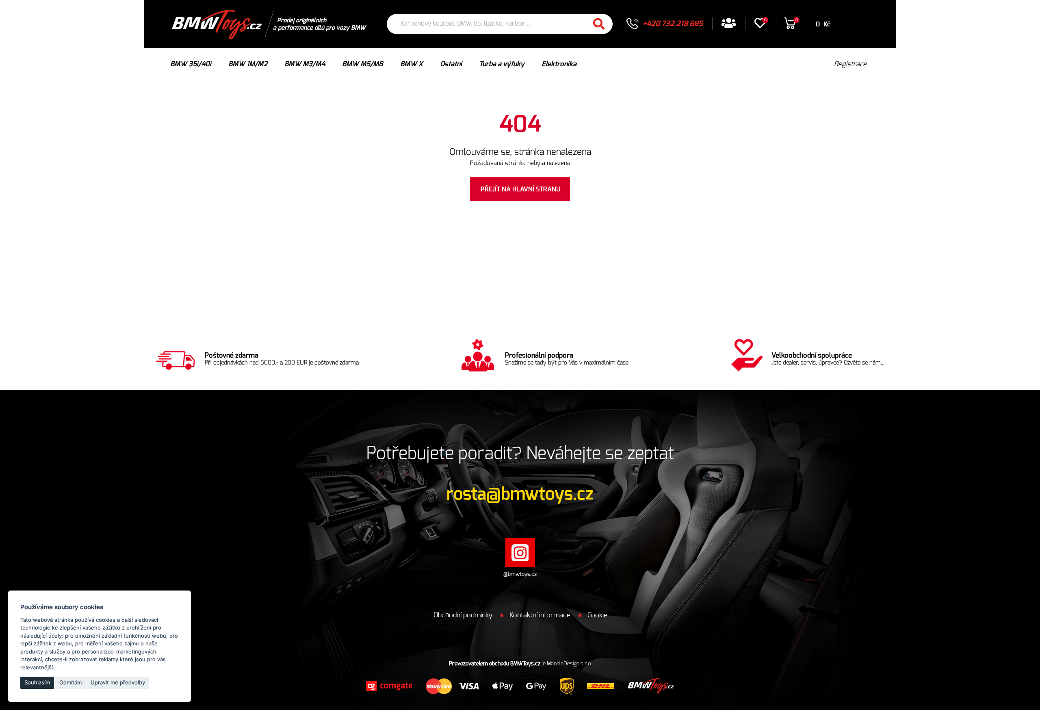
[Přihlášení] (729, 25)
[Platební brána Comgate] (389, 685)
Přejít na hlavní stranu (521, 189)
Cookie (597, 615)
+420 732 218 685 (673, 24)
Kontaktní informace (539, 615)
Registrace (850, 64)
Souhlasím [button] (37, 682)
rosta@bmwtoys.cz (520, 494)
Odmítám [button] (70, 682)
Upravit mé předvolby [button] (118, 682)
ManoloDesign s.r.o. (569, 664)
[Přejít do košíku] (789, 26)
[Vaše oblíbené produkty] (760, 25)
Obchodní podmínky (462, 615)
